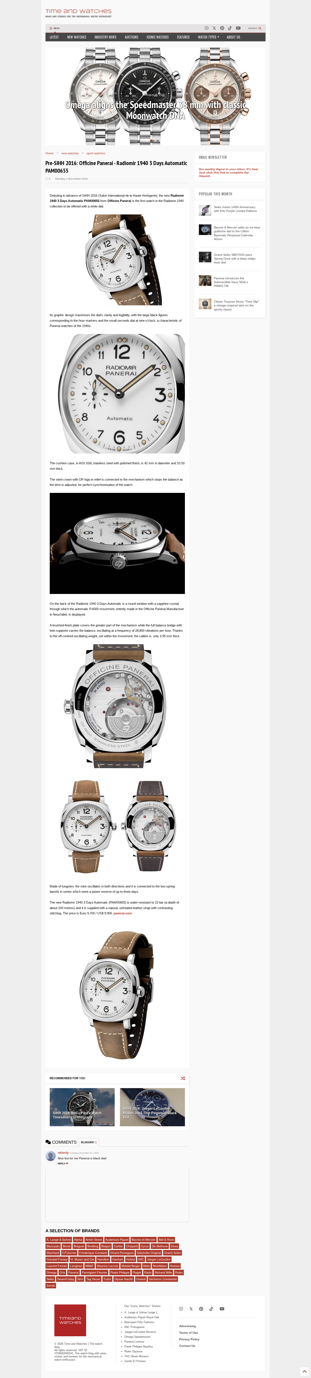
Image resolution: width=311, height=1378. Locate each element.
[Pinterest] (222, 28)
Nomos (175, 1266)
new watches (70, 153)
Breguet (79, 1246)
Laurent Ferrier (57, 1266)
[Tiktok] (230, 28)
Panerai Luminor (134, 1341)
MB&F (89, 1266)
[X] (214, 28)
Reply (61, 1163)
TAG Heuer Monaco (136, 1356)
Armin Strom (93, 1239)
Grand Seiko (172, 1252)
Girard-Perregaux (122, 1252)
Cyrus (145, 1246)
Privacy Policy (189, 1339)
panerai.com (123, 913)
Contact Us (187, 1345)
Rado (147, 1272)
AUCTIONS (131, 37)
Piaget (137, 1272)
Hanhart (117, 1259)
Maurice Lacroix (107, 1266)
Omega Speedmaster (137, 1336)
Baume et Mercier (144, 1239)
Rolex (179, 1272)
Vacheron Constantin (163, 1279)
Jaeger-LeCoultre (159, 1259)
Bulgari (106, 1246)
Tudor (107, 1279)
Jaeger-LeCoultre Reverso (140, 1332)
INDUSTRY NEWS (105, 37)
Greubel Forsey (57, 1259)
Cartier (118, 1246)
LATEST (54, 37)
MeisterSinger (130, 1266)
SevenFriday (65, 1279)
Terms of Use (188, 1332)
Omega (51, 1272)
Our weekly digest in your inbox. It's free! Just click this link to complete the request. (228, 172)
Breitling (92, 1246)
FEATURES (183, 37)
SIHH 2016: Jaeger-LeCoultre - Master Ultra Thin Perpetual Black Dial (150, 1113)
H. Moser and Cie (82, 1259)
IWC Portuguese (134, 1327)
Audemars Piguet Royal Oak (141, 1317)
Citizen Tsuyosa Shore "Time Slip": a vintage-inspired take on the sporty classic (237, 305)
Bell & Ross (166, 1239)
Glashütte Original (149, 1252)
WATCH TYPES (207, 37)
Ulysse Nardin (123, 1279)
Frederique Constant (93, 1252)
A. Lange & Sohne (59, 1239)
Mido (146, 1266)
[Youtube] (238, 28)
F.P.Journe (69, 1252)
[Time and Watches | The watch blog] (78, 15)
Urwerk (141, 1279)
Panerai (73, 1272)
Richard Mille (163, 1272)
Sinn (80, 1279)
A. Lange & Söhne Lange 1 (140, 1312)
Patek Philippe (119, 1272)
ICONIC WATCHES (158, 37)
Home (49, 153)
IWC (141, 1259)
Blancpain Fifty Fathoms (139, 1322)
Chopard (132, 1246)
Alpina (78, 1239)
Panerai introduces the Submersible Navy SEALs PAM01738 (231, 282)
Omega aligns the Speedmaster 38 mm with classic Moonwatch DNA (155, 110)
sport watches (96, 153)
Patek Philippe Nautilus (138, 1346)
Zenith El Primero (135, 1361)
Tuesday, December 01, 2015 (84, 1153)
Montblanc (160, 1266)
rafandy (63, 1152)
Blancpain (53, 1246)
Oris (62, 1272)
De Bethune (160, 1246)
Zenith (51, 1285)
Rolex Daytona (133, 1351)
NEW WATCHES (76, 37)
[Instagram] (207, 28)
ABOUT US (233, 37)
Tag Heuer (93, 1279)
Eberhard (53, 1252)
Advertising (187, 1326)
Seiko (50, 1279)
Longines (76, 1266)
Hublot (130, 1259)
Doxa (174, 1246)
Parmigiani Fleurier (94, 1272)
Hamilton (103, 1259)
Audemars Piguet (116, 1239)
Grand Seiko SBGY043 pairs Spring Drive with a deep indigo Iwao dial (235, 258)
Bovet (66, 1246)
